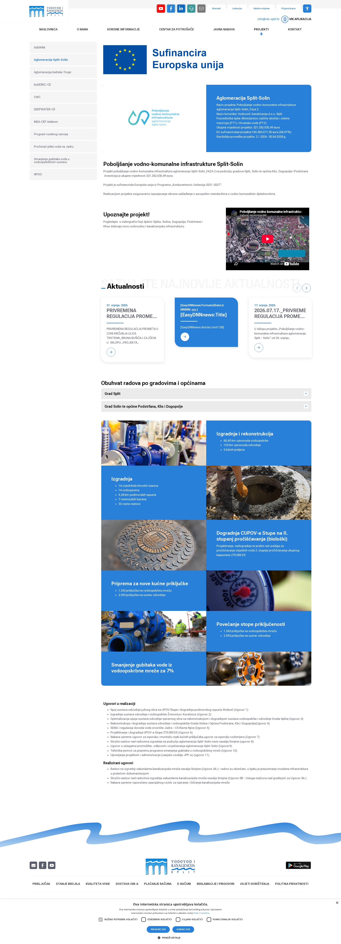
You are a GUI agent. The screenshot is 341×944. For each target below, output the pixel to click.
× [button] (337, 903)
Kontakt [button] (295, 29)
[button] (170, 937)
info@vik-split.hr (269, 19)
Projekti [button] (261, 29)
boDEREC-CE (42, 84)
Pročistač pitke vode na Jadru (54, 146)
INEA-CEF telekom (46, 121)
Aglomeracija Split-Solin (51, 59)
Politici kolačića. (201, 913)
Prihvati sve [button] (158, 929)
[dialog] (170, 921)
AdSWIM (39, 47)
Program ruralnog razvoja (51, 134)
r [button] (306, 288)
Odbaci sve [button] (183, 929)
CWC (37, 97)
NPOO (38, 174)
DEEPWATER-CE (44, 109)
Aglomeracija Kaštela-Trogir (52, 72)
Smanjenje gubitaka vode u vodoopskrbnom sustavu (51, 160)
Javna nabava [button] (224, 29)
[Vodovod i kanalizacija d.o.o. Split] (48, 11)
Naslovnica (48, 29)
